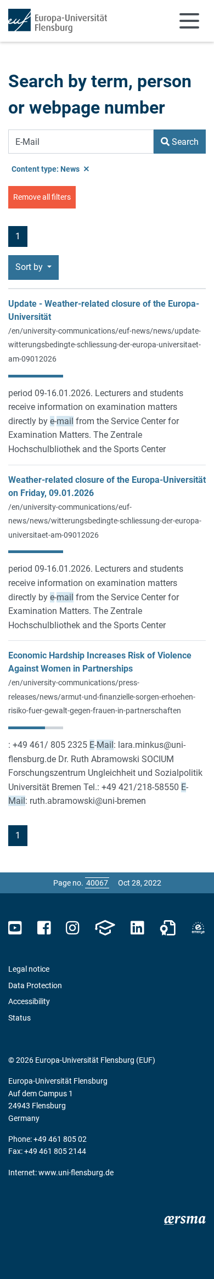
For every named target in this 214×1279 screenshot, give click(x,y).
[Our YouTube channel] (15, 928)
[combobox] (81, 141)
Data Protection (35, 985)
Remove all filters (42, 197)
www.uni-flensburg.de (76, 1172)
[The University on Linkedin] (137, 928)
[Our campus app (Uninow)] (105, 928)
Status (19, 1017)
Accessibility (29, 1001)
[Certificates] (168, 928)
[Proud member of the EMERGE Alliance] (198, 928)
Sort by (30, 267)
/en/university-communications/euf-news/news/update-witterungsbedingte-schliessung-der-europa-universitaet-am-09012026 (104, 344)
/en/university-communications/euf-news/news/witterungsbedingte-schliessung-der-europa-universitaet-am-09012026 (104, 521)
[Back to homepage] (57, 21)
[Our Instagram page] (73, 928)
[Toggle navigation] (189, 20)
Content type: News (46, 169)
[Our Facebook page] (44, 928)
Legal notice (28, 969)
